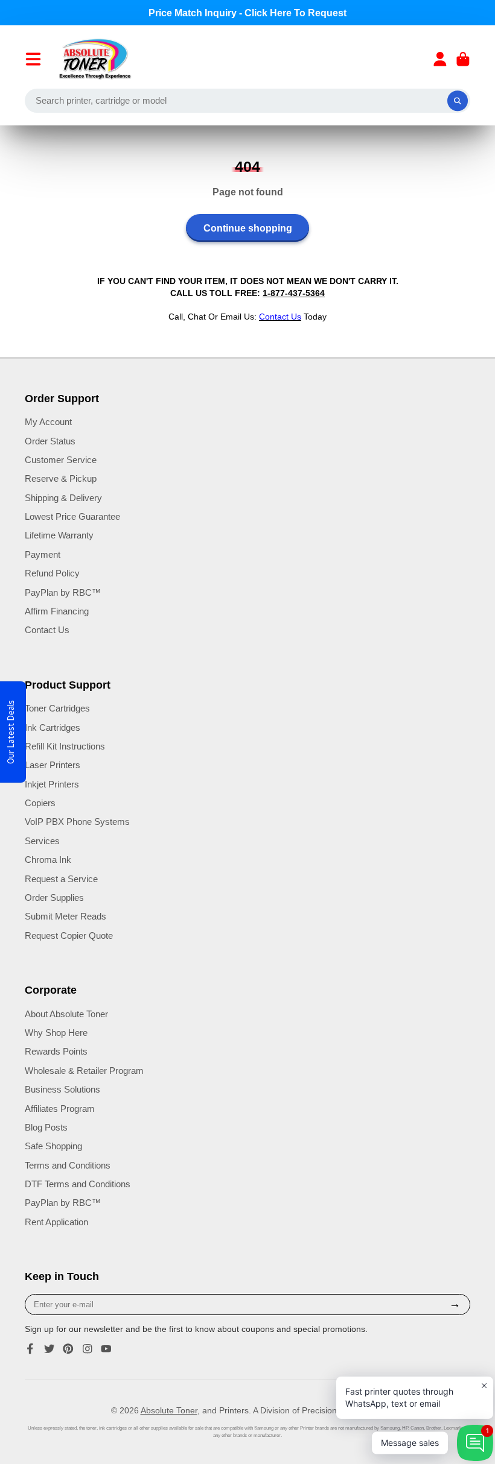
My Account (48, 422)
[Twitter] (49, 1348)
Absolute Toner (169, 1410)
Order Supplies (54, 897)
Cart (463, 59)
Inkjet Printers (52, 784)
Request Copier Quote (69, 935)
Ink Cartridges (52, 727)
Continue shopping (247, 227)
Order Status (50, 441)
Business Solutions (62, 1089)
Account (440, 59)
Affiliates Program (60, 1108)
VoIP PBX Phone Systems (77, 821)
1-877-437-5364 (294, 293)
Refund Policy (52, 573)
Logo (95, 59)
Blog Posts (46, 1127)
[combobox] (247, 101)
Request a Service (61, 879)
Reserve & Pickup (61, 478)
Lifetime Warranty (59, 535)
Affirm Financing (57, 611)
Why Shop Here (56, 1032)
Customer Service (61, 460)
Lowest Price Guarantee (72, 516)
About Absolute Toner (66, 1014)
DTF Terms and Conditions (77, 1184)
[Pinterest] (68, 1348)
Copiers (40, 803)
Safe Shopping (53, 1146)
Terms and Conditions (67, 1165)
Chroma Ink (48, 859)
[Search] (457, 100)
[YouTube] (106, 1348)
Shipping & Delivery (63, 498)
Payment (42, 554)
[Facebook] (30, 1348)
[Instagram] (87, 1348)
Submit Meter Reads (65, 916)
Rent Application (56, 1222)
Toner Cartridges (57, 708)
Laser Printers (52, 765)
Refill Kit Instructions (65, 746)
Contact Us (47, 630)
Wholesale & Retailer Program (84, 1070)
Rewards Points (56, 1051)
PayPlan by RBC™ (63, 592)
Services (42, 841)
